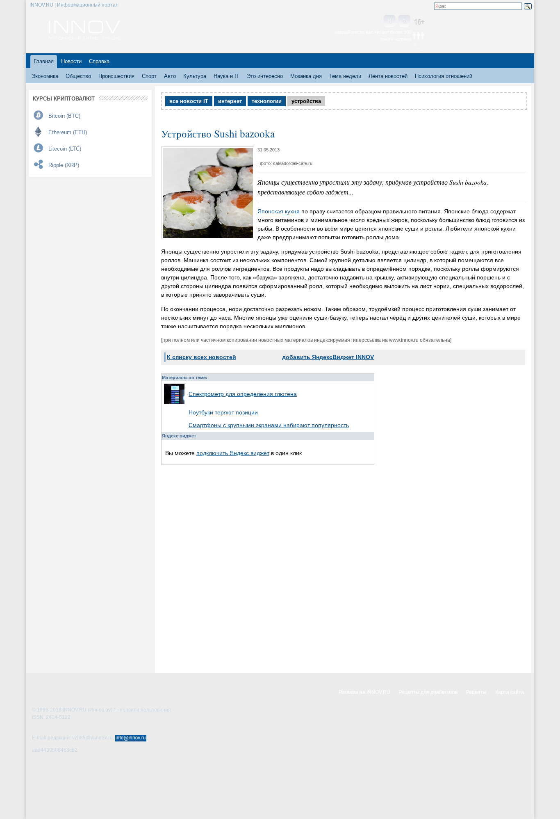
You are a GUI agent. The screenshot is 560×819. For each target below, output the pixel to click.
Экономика (45, 76)
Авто (170, 76)
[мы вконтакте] (389, 21)
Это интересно (265, 76)
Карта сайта (509, 692)
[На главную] (84, 37)
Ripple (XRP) (63, 165)
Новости (71, 61)
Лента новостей (388, 76)
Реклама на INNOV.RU (364, 692)
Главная (44, 61)
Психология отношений (443, 76)
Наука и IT (226, 76)
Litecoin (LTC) (64, 149)
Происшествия (116, 76)
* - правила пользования (142, 710)
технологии (267, 101)
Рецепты (476, 692)
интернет (230, 101)
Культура (194, 76)
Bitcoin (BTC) (64, 116)
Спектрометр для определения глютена (243, 394)
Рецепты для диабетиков (428, 692)
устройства (306, 101)
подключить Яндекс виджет (232, 453)
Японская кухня (278, 211)
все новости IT (188, 101)
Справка (99, 61)
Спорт (149, 76)
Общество (78, 76)
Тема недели (345, 76)
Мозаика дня (306, 76)
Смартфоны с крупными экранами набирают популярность (269, 425)
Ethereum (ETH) (67, 132)
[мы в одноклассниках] (404, 21)
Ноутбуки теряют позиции (223, 412)
